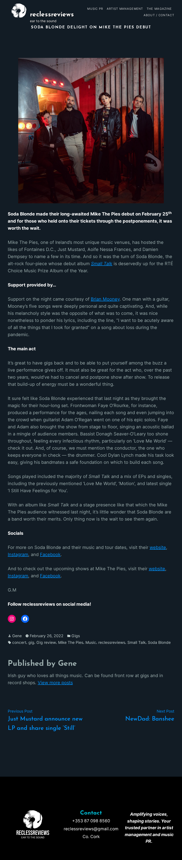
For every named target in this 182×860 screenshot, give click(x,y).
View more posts (55, 682)
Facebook (50, 554)
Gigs (75, 635)
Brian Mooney (105, 299)
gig (31, 642)
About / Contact (159, 15)
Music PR (95, 8)
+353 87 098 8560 (91, 820)
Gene (17, 635)
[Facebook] (25, 619)
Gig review (46, 642)
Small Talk (101, 263)
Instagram (18, 554)
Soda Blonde (159, 642)
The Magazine (159, 8)
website (158, 547)
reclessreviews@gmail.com (91, 828)
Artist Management (125, 8)
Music (90, 642)
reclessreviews (52, 14)
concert (19, 642)
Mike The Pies (70, 642)
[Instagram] (12, 619)
